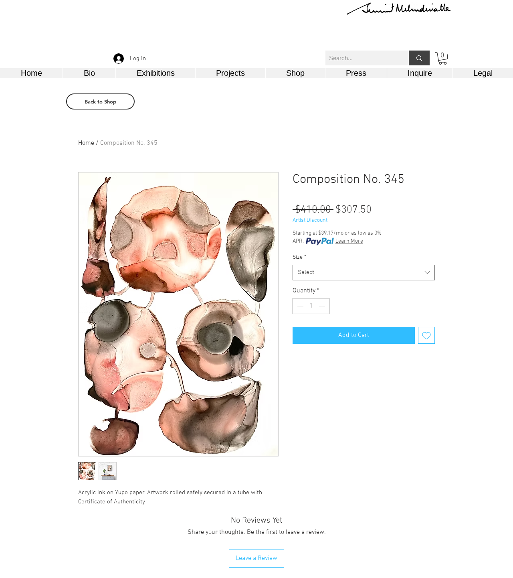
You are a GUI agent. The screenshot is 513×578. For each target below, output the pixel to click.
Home (86, 143)
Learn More (349, 241)
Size (299, 257)
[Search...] (419, 58)
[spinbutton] (311, 306)
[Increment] (322, 306)
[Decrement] (299, 306)
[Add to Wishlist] (426, 335)
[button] (442, 58)
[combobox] (364, 272)
